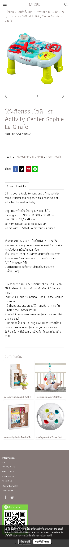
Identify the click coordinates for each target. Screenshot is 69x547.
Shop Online (7, 490)
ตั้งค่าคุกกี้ (25, 541)
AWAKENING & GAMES (30, 156)
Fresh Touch (53, 156)
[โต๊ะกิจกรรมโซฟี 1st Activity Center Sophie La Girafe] (34, 58)
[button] (65, 4)
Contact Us (7, 481)
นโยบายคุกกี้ (46, 535)
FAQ (4, 462)
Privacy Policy (8, 467)
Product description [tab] (17, 186)
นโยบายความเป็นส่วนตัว (24, 535)
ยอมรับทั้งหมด (42, 541)
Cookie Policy (8, 471)
